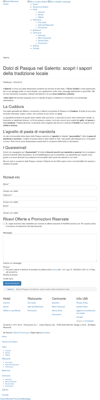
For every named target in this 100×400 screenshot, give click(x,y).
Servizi (40, 14)
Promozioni (42, 27)
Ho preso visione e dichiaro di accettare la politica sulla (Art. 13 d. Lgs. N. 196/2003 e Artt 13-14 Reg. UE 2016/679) (50, 270)
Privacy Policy (82, 302)
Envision (46, 332)
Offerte (41, 17)
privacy (54, 269)
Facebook (89, 321)
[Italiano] (37, 1)
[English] (59, 1)
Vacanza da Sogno (40, 6)
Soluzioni (41, 35)
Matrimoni (37, 30)
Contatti (36, 48)
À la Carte (42, 22)
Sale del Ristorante (46, 25)
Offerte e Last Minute (11, 310)
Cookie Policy (82, 306)
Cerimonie (37, 32)
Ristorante (37, 19)
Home (35, 4)
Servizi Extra (43, 40)
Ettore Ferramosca (21, 332)
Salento (36, 45)
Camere (41, 12)
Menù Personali (44, 38)
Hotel (35, 9)
